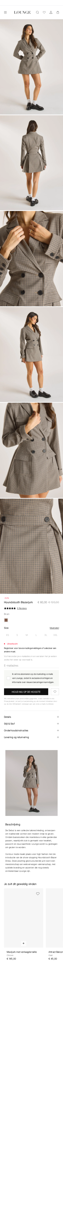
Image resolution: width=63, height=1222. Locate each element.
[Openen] (5, 12)
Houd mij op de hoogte (26, 691)
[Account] (51, 12)
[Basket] (57, 12)
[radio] (7, 635)
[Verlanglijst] (44, 12)
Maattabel (54, 628)
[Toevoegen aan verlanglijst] (55, 691)
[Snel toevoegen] (23, 943)
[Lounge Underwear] (22, 12)
